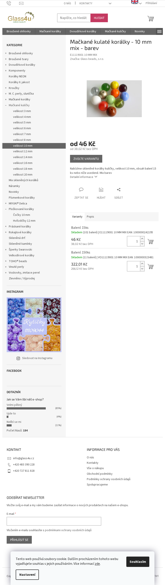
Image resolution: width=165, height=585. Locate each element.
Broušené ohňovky (21, 53)
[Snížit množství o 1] (142, 243)
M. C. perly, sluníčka (21, 94)
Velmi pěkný (14, 405)
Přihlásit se (19, 539)
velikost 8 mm (22, 140)
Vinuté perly (16, 267)
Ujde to (11, 413)
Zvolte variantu (86, 158)
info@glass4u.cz (23, 458)
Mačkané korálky (19, 99)
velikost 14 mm (22, 157)
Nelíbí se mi (14, 422)
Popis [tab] (90, 217)
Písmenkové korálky (22, 198)
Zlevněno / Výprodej (22, 278)
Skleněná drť (17, 238)
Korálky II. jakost (19, 82)
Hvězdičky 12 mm (24, 221)
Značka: (87, 59)
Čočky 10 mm (21, 215)
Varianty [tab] (77, 217)
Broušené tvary (19, 59)
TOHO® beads (18, 261)
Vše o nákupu (95, 468)
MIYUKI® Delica (18, 203)
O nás (67, 3)
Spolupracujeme (97, 484)
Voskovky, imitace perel (24, 273)
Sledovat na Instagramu (37, 358)
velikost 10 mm (22, 146)
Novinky (14, 192)
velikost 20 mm (22, 175)
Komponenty (17, 70)
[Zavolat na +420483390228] (13, 3)
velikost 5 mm (22, 122)
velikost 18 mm (22, 169)
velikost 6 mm (22, 128)
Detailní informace (81, 177)
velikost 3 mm (22, 111)
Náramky (14, 186)
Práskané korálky (20, 226)
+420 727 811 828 (24, 471)
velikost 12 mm (22, 151)
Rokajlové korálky (20, 232)
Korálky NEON (17, 76)
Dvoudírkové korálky (22, 65)
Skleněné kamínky (20, 244)
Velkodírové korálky (21, 255)
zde (97, 563)
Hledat (99, 18)
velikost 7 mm (22, 134)
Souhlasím (138, 561)
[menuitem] (18, 31)
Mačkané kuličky (19, 105)
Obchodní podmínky (100, 474)
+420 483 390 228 (24, 464)
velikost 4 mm (22, 117)
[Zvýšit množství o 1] (142, 238)
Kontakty (85, 3)
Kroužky (14, 88)
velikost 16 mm (22, 163)
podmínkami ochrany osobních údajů (68, 530)
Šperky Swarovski (20, 249)
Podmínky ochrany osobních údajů (108, 479)
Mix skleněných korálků (23, 180)
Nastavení (27, 574)
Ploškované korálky (21, 209)
